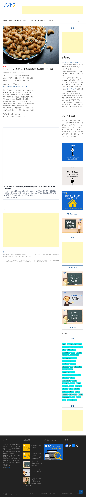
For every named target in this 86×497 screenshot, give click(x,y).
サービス (40, 20)
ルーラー (71, 386)
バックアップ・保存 (76, 374)
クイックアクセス (74, 355)
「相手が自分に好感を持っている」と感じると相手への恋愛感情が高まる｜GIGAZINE (32, 481)
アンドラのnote (71, 89)
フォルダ (72, 377)
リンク (78, 383)
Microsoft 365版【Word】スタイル (36, 471)
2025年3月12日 (7, 72)
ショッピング (66, 361)
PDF (64, 349)
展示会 (77, 391)
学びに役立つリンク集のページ (72, 62)
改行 (71, 394)
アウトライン (66, 352)
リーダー (65, 386)
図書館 (71, 388)
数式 (75, 394)
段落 (64, 400)
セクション (65, 363)
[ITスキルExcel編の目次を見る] (72, 310)
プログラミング (66, 380)
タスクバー (73, 363)
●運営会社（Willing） (44, 493)
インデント (65, 355)
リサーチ (72, 383)
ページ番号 (65, 383)
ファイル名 (65, 377)
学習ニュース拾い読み (19, 72)
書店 (73, 397)
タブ (72, 366)
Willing (8, 467)
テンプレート (78, 366)
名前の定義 (78, 386)
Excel (64, 344)
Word (73, 349)
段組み (78, 397)
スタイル (73, 361)
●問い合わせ (79, 493)
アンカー (79, 352)
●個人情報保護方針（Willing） (67, 493)
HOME (5, 20)
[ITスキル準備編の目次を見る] (72, 219)
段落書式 (70, 400)
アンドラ (5, 494)
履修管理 (65, 394)
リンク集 (49, 20)
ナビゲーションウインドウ (68, 372)
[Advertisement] (52, 10)
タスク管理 (65, 366)
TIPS (69, 349)
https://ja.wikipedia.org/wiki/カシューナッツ (15, 86)
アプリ (73, 352)
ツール (24, 20)
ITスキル (32, 20)
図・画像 (65, 388)
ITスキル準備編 (78, 344)
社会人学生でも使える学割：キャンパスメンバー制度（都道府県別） (36, 456)
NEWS (11, 20)
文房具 (80, 394)
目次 (75, 400)
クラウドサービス (67, 358)
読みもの (17, 20)
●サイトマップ (55, 493)
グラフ (74, 358)
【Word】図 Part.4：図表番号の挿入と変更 (36, 463)
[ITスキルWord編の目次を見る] (72, 272)
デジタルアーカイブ (67, 369)
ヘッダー (74, 380)
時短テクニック (66, 397)
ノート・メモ (66, 374)
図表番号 (77, 388)
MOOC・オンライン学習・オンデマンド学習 (72, 347)
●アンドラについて (33, 493)
